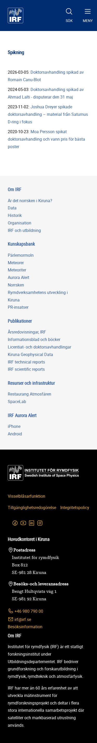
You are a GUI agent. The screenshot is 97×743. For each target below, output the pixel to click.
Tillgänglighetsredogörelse (32, 507)
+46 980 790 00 (28, 611)
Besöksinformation (25, 627)
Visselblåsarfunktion (26, 496)
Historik (15, 215)
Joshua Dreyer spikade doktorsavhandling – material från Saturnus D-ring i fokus (48, 114)
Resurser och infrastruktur (31, 383)
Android (15, 434)
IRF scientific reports (26, 369)
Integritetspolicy (74, 507)
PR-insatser (18, 307)
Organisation (19, 223)
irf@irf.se (22, 619)
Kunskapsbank (21, 244)
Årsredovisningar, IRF (27, 332)
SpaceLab (17, 401)
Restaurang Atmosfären (29, 394)
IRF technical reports (26, 362)
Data (12, 208)
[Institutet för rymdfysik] (15, 15)
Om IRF (14, 189)
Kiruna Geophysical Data (30, 354)
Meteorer (16, 263)
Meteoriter (17, 270)
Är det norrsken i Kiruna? (30, 200)
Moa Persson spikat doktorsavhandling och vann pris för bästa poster (46, 139)
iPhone (14, 426)
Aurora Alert (18, 277)
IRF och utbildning (24, 230)
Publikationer (20, 321)
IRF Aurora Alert (22, 415)
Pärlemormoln (21, 255)
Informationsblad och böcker (34, 339)
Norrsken (16, 285)
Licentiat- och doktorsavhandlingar (39, 347)
